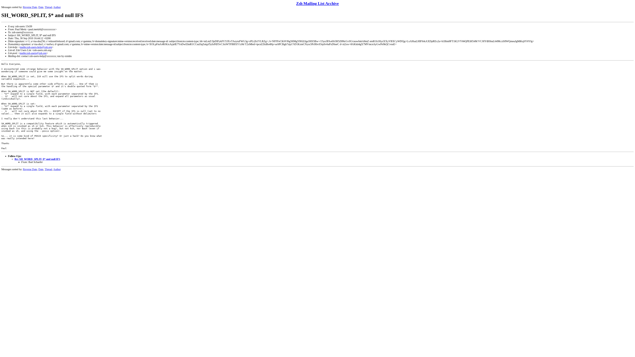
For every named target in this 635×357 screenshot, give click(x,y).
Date (40, 7)
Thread (48, 7)
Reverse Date (30, 7)
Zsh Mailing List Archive (317, 3)
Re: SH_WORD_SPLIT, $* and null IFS (37, 159)
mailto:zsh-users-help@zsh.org (36, 47)
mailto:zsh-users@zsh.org (33, 53)
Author (57, 7)
